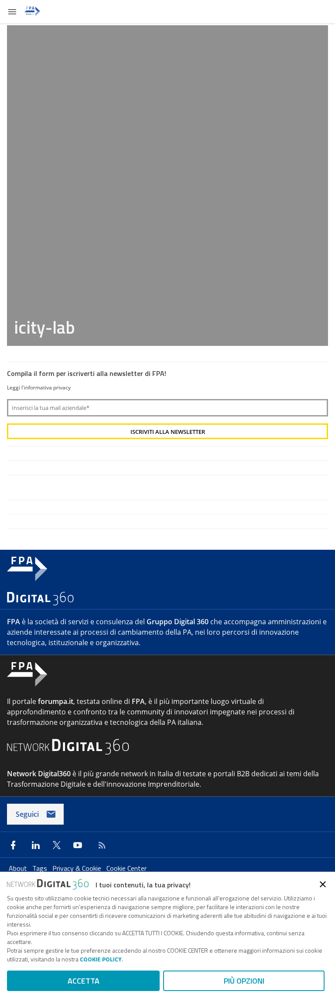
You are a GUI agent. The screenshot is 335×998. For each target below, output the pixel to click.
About (19, 868)
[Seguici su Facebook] (13, 845)
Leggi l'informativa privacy (39, 387)
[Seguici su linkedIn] (36, 845)
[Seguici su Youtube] (77, 845)
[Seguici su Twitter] (56, 845)
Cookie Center (126, 868)
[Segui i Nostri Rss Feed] (100, 845)
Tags (40, 868)
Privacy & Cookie (77, 868)
